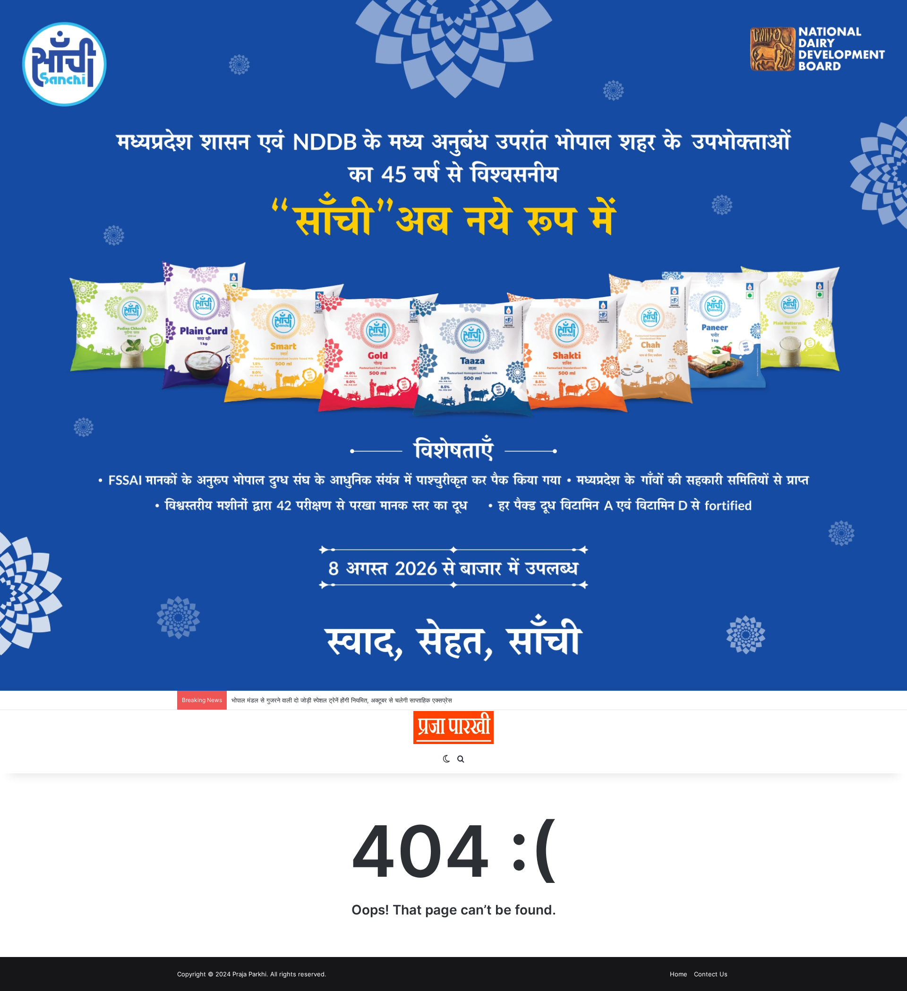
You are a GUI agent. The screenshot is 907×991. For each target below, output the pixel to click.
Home (678, 974)
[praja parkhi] (453, 727)
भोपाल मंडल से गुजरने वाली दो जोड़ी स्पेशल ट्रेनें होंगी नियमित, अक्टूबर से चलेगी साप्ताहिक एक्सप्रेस (341, 700)
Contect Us (710, 974)
